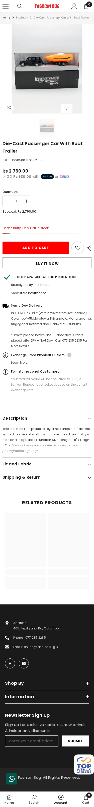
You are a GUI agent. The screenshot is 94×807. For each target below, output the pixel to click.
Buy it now (47, 263)
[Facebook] (10, 663)
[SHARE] (87, 248)
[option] (47, 69)
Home (6, 18)
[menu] (6, 6)
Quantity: (10, 192)
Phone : (19, 637)
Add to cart (35, 247)
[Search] (20, 6)
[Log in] (74, 6)
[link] (25, 572)
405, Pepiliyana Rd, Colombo (36, 628)
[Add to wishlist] (77, 248)
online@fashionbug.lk (41, 647)
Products (22, 18)
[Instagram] (24, 663)
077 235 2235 (35, 637)
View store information (29, 293)
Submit (75, 740)
